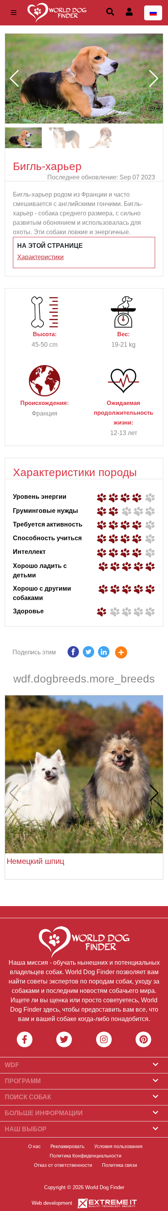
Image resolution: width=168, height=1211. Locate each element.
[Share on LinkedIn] (103, 653)
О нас (34, 1146)
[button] (153, 78)
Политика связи (119, 1165)
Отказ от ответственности (63, 1165)
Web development (52, 1203)
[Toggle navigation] (13, 12)
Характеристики (40, 257)
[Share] (127, 653)
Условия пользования (118, 1146)
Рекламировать (67, 1146)
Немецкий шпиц (35, 861)
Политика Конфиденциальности (86, 1156)
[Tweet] (88, 653)
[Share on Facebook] (73, 653)
